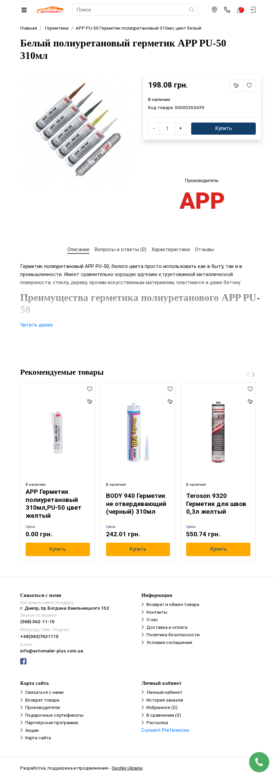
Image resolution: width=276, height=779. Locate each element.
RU (155, 383)
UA (121, 383)
